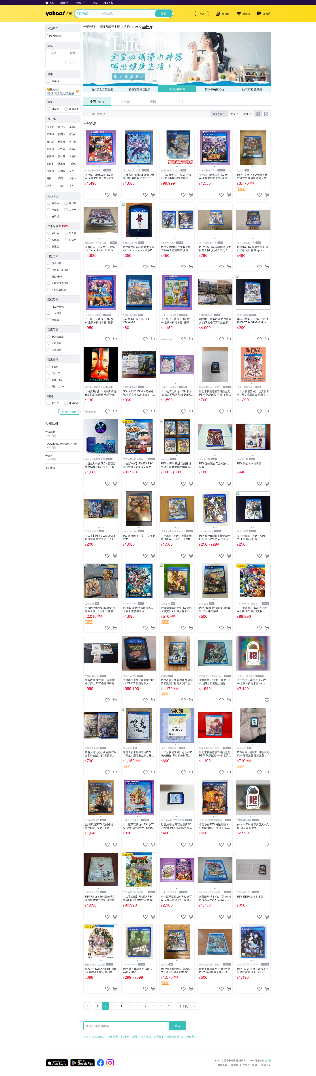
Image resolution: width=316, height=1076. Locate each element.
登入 (201, 13)
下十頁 (183, 1006)
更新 (267, 1060)
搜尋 (177, 1026)
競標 (153, 101)
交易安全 (266, 1065)
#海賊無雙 (173, 1036)
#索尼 (135, 1036)
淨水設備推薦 (177, 89)
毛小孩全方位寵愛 (102, 89)
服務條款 (222, 1065)
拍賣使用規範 (250, 1065)
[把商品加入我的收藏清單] (107, 195)
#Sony (125, 1036)
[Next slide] (116, 147)
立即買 (125, 101)
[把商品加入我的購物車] (114, 195)
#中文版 (146, 1036)
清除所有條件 (69, 412)
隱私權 (234, 1065)
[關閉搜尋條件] (94, 13)
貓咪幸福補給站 (214, 89)
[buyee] (62, 91)
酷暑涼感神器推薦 (140, 89)
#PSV (86, 1036)
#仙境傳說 (99, 1036)
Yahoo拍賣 (58, 13)
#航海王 (159, 1036)
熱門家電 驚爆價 (252, 89)
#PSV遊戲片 (189, 1036)
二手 (180, 101)
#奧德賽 (113, 1036)
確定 (71, 62)
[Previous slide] (86, 147)
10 (169, 1006)
